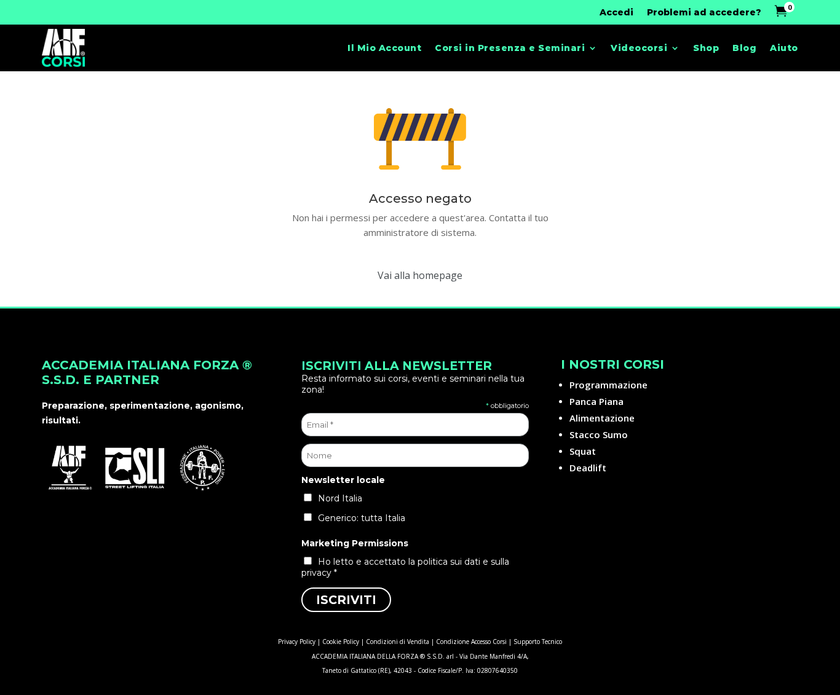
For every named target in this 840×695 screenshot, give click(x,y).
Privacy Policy (296, 641)
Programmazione (608, 385)
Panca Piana (596, 401)
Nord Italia (340, 498)
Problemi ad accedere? (704, 13)
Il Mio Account (384, 47)
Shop (706, 47)
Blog (744, 47)
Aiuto (784, 47)
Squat (582, 451)
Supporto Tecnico (537, 641)
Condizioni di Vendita (397, 641)
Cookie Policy (340, 641)
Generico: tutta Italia (361, 518)
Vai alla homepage (420, 275)
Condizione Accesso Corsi (471, 641)
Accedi (616, 13)
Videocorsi (639, 47)
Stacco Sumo (598, 434)
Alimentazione (602, 418)
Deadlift (587, 467)
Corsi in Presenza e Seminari (510, 47)
